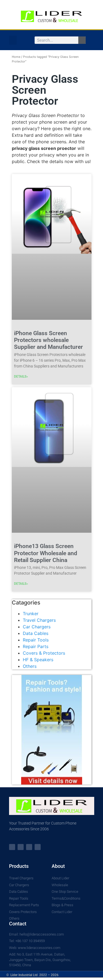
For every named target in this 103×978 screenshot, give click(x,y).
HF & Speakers (38, 659)
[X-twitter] (12, 847)
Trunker (30, 613)
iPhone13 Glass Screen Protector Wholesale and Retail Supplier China (45, 553)
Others (30, 666)
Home (16, 57)
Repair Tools (36, 640)
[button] (13, 40)
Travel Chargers (39, 620)
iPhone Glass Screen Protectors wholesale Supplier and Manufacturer (48, 340)
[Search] (82, 40)
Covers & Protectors (44, 653)
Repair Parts (35, 646)
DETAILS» (21, 376)
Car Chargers (37, 626)
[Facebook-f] (21, 847)
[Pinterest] (38, 847)
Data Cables (35, 633)
